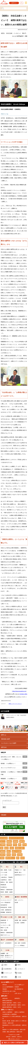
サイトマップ (5, 993)
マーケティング (8, 973)
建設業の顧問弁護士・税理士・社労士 (11, 1007)
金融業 (11, 892)
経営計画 (3, 854)
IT (7, 920)
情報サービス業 (4, 927)
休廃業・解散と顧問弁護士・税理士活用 (12, 1031)
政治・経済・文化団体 (20, 943)
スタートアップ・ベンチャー (16, 838)
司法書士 (20, 973)
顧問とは (3, 735)
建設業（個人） (18, 872)
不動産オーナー (18, 870)
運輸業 (2, 858)
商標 (20, 844)
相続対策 (3, 851)
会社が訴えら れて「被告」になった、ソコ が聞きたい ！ (13, 758)
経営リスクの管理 (16, 851)
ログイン (14, 3)
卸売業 (9, 907)
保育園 (16, 920)
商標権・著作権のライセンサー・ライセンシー (7, 956)
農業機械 (3, 912)
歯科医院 (24, 920)
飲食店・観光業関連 (21, 896)
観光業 (14, 854)
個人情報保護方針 (19, 989)
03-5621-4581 (23, 694)
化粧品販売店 (4, 905)
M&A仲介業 (3, 922)
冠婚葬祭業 (3, 920)
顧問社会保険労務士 (7, 1000)
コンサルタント (21, 968)
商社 (7, 882)
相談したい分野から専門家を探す (14, 1043)
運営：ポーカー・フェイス (14, 1038)
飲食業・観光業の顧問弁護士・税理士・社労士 (13, 1005)
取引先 (15, 844)
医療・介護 (21, 917)
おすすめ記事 (4, 838)
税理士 (8, 851)
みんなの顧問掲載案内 (7, 986)
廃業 (2, 848)
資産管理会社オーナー (20, 875)
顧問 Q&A (4, 747)
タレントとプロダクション (13, 767)
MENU (26, 3)
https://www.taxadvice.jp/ (19, 691)
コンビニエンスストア (6, 900)
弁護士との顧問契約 (7, 1012)
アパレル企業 (4, 872)
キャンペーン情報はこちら (7, 783)
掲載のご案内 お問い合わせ (21, 783)
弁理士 (5, 977)
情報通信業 (3, 884)
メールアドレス (7, 800)
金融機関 (3, 953)
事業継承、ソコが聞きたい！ (14, 778)
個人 (21, 866)
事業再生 (9, 841)
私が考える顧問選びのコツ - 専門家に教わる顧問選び (21, 787)
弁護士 (11, 848)
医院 (20, 920)
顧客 (18, 858)
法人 (7, 866)
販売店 (7, 896)
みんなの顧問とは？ (19, 984)
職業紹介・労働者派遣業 (7, 889)
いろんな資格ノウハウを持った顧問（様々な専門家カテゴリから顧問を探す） (7, 728)
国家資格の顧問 (5, 739)
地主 (24, 870)
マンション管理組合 (19, 945)
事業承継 (15, 841)
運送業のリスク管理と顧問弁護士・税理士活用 (13, 1029)
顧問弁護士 (5, 998)
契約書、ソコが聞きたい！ (13, 763)
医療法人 (3, 882)
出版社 (9, 879)
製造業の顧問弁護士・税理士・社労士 (11, 1002)
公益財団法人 (4, 879)
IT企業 (9, 870)
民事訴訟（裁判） (19, 848)
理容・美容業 (4, 930)
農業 (2, 870)
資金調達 (20, 854)
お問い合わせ (18, 993)
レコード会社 (4, 875)
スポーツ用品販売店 (5, 902)
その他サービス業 (7, 917)
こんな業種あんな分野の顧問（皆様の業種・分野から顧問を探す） (21, 728)
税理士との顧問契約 (19, 1012)
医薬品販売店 (4, 907)
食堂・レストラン (19, 900)
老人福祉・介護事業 (19, 922)
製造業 (8, 854)
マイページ (21, 3)
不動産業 (10, 877)
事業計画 (22, 841)
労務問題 (9, 844)
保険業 (5, 870)
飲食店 (22, 858)
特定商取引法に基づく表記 (9, 991)
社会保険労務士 (8, 968)
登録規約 (4, 989)
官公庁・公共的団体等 (7, 939)
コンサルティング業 (5, 925)
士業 (7, 953)
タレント (3, 841)
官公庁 (2, 943)
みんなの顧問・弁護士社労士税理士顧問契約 (4, 3)
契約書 (24, 844)
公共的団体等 (8, 943)
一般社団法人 (4, 877)
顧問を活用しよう (10, 858)
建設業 (6, 848)
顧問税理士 (17, 998)
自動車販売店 (8, 909)
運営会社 (4, 984)
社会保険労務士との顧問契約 (9, 1014)
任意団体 (21, 939)
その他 (7, 950)
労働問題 (3, 844)
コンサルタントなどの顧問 (8, 743)
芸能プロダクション (5, 935)
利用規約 (17, 986)
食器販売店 (8, 912)
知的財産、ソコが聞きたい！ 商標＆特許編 (13, 773)
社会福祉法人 (4, 887)
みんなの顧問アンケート (7, 787)
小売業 (2, 909)
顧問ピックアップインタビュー (15, 703)
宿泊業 (16, 902)
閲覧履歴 (3, 815)
